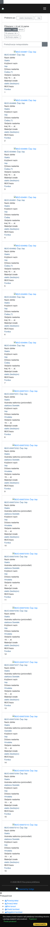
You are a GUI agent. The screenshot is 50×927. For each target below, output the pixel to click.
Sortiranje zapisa (11, 37)
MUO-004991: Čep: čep (14, 200)
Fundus (7, 89)
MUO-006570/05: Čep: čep (15, 556)
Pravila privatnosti (10, 921)
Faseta (8, 29)
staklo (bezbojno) (26, 18)
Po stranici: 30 (10, 33)
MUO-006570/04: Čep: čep (15, 502)
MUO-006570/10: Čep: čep (15, 827)
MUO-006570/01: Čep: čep (15, 394)
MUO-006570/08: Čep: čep (15, 719)
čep (38, 18)
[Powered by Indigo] (25, 888)
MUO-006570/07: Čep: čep (15, 665)
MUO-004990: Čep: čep (14, 151)
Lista (15, 29)
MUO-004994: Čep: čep (14, 345)
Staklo (7, 60)
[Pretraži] (45, 44)
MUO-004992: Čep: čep (14, 248)
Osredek (8, 730)
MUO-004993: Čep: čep (14, 297)
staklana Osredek (11, 405)
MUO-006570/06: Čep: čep (15, 610)
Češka (7, 217)
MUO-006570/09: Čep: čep (15, 773)
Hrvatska (8, 417)
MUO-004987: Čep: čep (14, 54)
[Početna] (3, 8)
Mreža (21, 29)
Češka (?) (8, 72)
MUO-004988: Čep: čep (14, 103)
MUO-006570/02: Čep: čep (15, 448)
